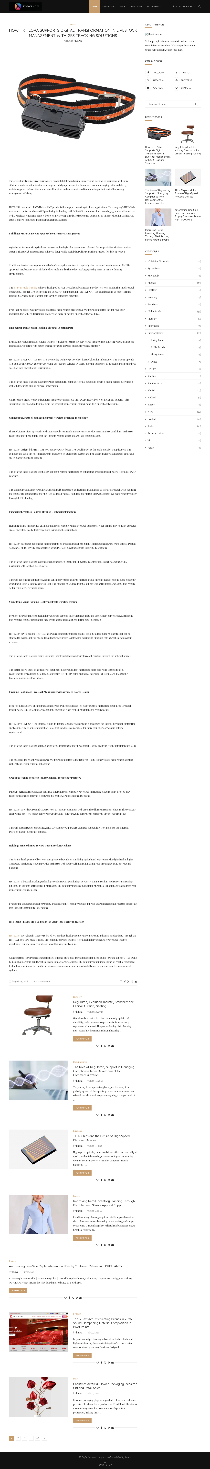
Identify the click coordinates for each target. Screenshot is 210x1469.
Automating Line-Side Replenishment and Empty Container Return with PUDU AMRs (65, 1266)
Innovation (174, 325)
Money (174, 404)
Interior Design (174, 333)
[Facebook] (173, 6)
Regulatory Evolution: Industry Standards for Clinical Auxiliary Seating (103, 1004)
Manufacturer (174, 383)
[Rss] (194, 6)
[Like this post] (121, 981)
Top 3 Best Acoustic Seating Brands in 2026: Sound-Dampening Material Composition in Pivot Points (102, 1323)
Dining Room (136, 6)
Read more (81, 1039)
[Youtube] (187, 6)
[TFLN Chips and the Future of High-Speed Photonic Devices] (38, 1149)
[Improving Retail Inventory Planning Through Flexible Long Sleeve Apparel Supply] (38, 1214)
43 (37, 1438)
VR (174, 440)
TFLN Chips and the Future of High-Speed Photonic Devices (186, 193)
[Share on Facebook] (125, 981)
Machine (174, 376)
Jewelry (174, 368)
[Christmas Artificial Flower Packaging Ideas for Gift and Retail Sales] (38, 1397)
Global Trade (174, 311)
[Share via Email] (136, 981)
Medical (174, 397)
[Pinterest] (184, 6)
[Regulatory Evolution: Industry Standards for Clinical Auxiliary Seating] (38, 1015)
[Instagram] (180, 6)
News (174, 411)
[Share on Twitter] (128, 981)
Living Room (108, 6)
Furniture (174, 304)
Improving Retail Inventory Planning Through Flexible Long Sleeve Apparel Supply (104, 1203)
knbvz (78, 40)
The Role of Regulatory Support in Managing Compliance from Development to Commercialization (103, 1071)
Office (122, 6)
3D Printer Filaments (174, 261)
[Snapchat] (191, 6)
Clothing (174, 289)
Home (94, 6)
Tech (174, 426)
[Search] (199, 6)
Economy (174, 297)
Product (174, 419)
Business (174, 282)
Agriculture (174, 268)
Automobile (174, 275)
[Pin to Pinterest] (132, 981)
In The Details (154, 6)
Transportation (174, 433)
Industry (174, 318)
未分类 (174, 447)
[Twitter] (177, 6)
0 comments (44, 981)
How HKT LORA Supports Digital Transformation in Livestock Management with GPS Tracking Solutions (157, 155)
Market (174, 390)
